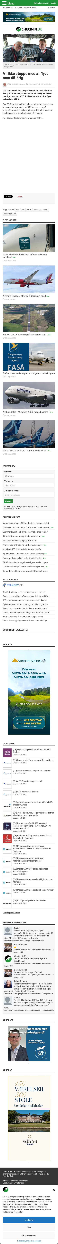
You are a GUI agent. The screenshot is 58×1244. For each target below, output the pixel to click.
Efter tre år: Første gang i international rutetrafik (22, 994)
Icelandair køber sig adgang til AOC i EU (20, 540)
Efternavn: (8, 481)
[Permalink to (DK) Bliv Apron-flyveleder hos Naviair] (7, 907)
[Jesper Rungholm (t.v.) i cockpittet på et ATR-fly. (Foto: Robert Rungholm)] (29, 61)
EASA (29, 210)
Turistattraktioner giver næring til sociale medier (24, 592)
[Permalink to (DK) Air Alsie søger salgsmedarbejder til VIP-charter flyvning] (7, 809)
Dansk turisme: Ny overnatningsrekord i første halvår (26, 612)
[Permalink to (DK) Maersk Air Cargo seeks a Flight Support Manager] (7, 886)
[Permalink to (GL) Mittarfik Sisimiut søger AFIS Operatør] (7, 777)
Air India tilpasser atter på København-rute (24, 296)
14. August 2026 (47, 1010)
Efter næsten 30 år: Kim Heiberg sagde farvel (23, 616)
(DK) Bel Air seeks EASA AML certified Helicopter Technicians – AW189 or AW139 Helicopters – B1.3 (32, 826)
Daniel (17, 928)
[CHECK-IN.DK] (29, 30)
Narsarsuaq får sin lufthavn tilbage (17, 941)
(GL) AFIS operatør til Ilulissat (25, 792)
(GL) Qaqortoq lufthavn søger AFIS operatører (33, 760)
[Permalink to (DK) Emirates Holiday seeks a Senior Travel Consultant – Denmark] (7, 842)
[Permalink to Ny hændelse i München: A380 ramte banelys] (29, 408)
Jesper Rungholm (40, 210)
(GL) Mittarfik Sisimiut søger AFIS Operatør (32, 771)
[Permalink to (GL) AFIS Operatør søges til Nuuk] (7, 788)
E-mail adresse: (11, 491)
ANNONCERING (20, 8)
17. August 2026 (47, 994)
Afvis (29, 1227)
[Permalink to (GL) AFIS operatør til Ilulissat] (7, 798)
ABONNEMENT (8, 8)
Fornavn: (8, 472)
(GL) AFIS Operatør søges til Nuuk (27, 781)
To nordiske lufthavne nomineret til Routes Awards (25, 571)
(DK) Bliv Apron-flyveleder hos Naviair (29, 900)
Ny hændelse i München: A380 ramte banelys (25, 412)
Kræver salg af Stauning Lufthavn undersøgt (24, 334)
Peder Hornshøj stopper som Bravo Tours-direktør (25, 621)
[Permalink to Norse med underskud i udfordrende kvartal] (29, 447)
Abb (17, 210)
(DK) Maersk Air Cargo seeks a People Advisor (33, 890)
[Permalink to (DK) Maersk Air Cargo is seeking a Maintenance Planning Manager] (7, 865)
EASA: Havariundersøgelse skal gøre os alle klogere (29, 373)
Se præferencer (29, 1235)
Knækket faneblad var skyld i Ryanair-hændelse (32, 949)
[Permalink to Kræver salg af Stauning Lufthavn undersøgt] (29, 331)
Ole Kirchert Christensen (17, 84)
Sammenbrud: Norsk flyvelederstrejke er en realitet (25, 532)
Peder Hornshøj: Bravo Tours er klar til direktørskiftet (26, 596)
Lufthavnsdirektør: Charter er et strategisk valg (23, 567)
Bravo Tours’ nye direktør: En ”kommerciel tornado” (25, 608)
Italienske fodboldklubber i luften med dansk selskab (26, 527)
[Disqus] (29, 156)
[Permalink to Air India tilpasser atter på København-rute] (29, 292)
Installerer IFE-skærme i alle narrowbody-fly (22, 549)
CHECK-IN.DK (20, 956)
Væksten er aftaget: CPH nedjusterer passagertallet (26, 523)
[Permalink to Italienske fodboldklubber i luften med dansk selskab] (29, 251)
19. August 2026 (38, 941)
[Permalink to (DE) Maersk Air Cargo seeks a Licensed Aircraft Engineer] (7, 875)
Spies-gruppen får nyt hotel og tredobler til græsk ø (25, 604)
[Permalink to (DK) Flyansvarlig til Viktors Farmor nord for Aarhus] (7, 756)
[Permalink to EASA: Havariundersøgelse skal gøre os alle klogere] (29, 370)
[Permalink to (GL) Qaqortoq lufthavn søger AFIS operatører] (7, 767)
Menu (10, 3)
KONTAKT (51, 8)
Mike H (17, 998)
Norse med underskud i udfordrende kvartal (24, 450)
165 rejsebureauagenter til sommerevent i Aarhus (25, 600)
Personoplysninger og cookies (29, 1241)
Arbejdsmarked (35, 84)
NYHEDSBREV (32, 8)
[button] (53, 1189)
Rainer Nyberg (20, 981)
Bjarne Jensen (20, 944)
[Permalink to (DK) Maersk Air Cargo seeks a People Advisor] (7, 897)
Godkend (29, 1220)
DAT (23, 210)
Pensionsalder (10, 213)
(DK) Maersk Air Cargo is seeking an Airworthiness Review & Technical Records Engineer (32, 848)
